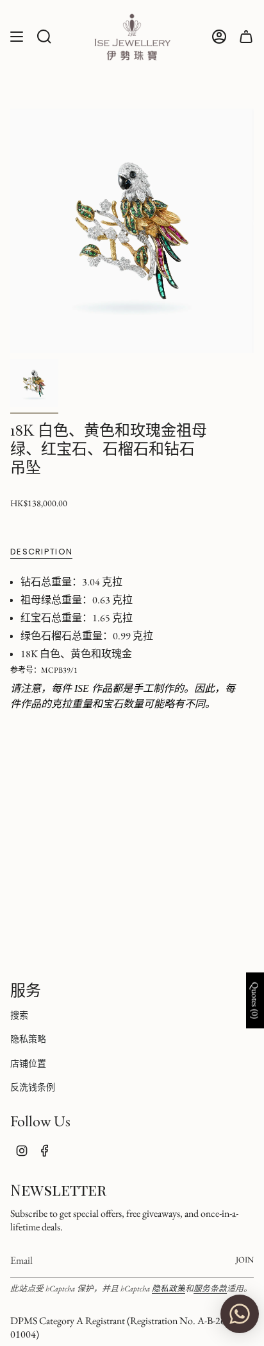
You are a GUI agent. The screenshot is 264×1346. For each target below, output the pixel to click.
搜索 (19, 1015)
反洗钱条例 (32, 1087)
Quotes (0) (255, 1000)
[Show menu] (16, 37)
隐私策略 (28, 1039)
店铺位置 (28, 1063)
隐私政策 (168, 1288)
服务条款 (210, 1288)
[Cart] (246, 37)
